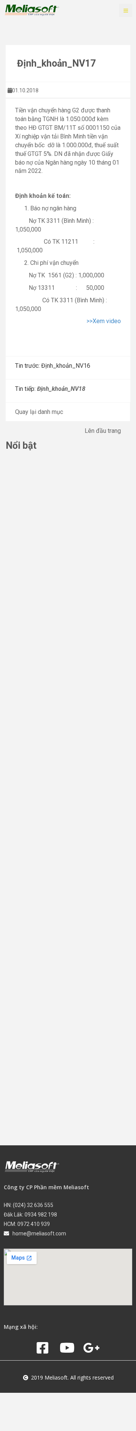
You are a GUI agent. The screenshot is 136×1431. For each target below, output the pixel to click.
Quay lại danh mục (39, 411)
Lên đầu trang (103, 430)
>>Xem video (104, 321)
